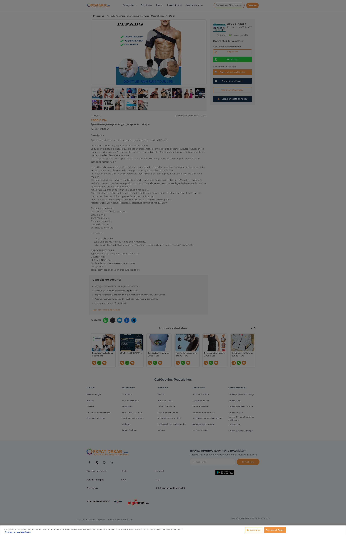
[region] (173, 530)
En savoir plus (253, 530)
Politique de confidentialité (18, 532)
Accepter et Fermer (275, 530)
